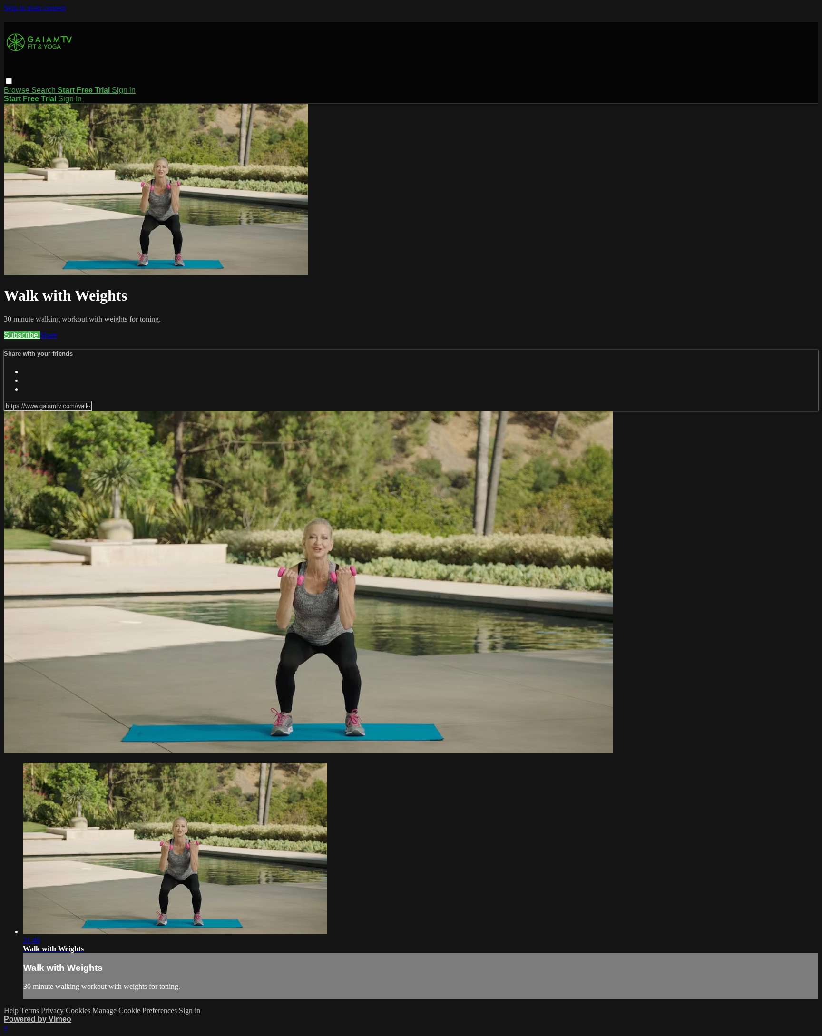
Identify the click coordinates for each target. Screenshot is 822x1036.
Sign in (124, 90)
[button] (9, 81)
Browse (17, 90)
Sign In (70, 99)
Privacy (53, 1011)
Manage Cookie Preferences (135, 1011)
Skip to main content (35, 8)
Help (12, 1011)
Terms (30, 1011)
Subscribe (22, 335)
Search (44, 90)
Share (48, 335)
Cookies (79, 1011)
